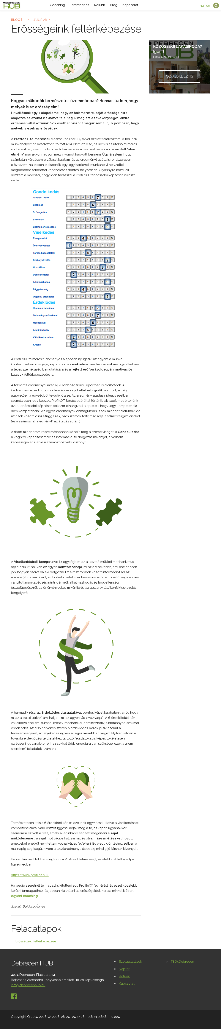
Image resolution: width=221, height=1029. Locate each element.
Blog (113, 5)
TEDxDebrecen (182, 962)
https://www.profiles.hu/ (30, 875)
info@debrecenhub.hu (28, 985)
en (208, 6)
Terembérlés (79, 5)
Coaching (57, 5)
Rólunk (99, 5)
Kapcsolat (130, 5)
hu (202, 6)
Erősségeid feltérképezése (36, 941)
